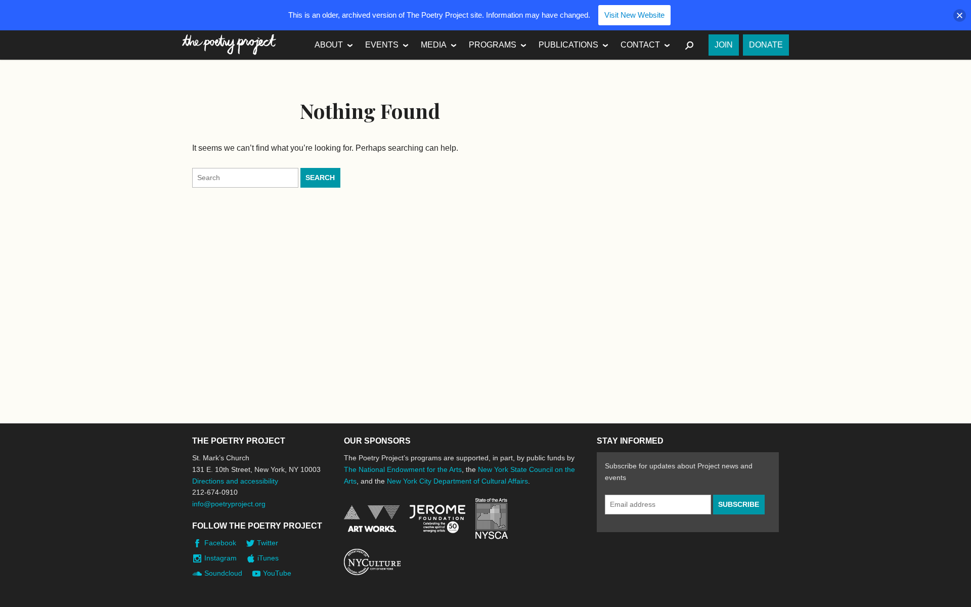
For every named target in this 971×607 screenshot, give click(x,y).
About (329, 44)
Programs (492, 44)
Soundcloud (223, 573)
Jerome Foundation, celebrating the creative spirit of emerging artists (437, 519)
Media (434, 44)
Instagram (220, 558)
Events (382, 44)
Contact (640, 44)
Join (724, 44)
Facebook (220, 543)
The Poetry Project (229, 44)
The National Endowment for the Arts (403, 469)
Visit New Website (634, 15)
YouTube (277, 573)
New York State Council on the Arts (491, 518)
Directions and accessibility (235, 481)
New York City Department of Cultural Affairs (457, 481)
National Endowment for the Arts (372, 518)
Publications (568, 44)
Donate (766, 44)
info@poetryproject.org (229, 504)
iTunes (268, 558)
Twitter (267, 543)
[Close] (959, 15)
